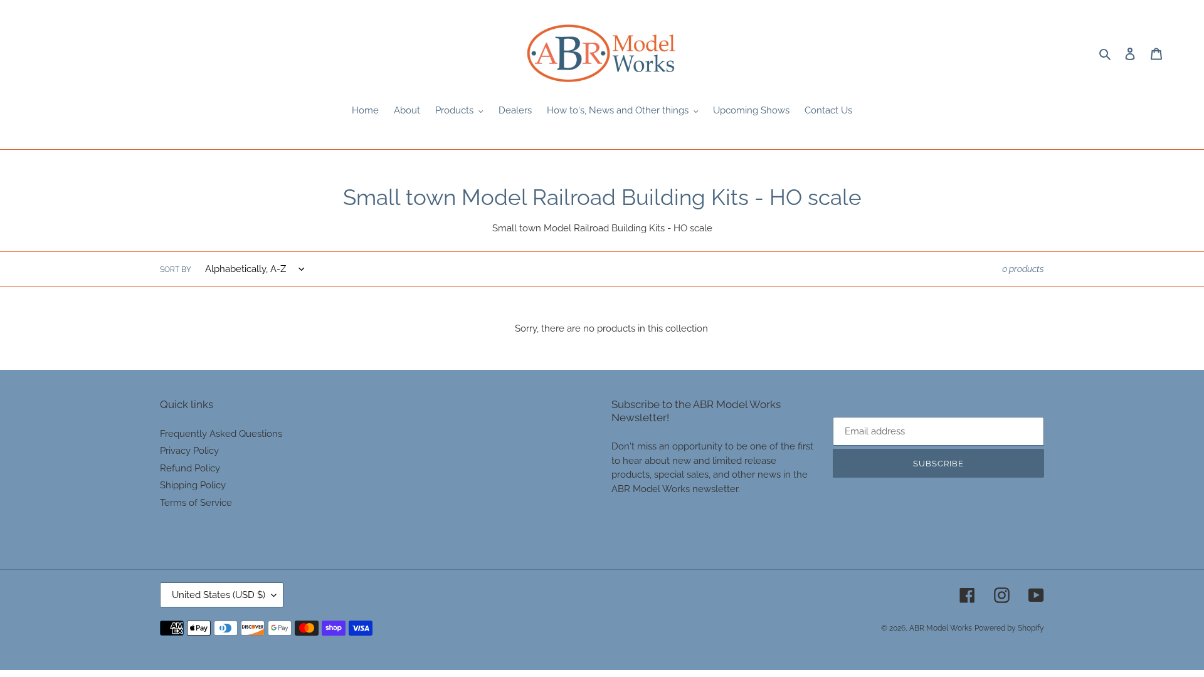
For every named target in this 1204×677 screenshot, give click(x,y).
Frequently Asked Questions (221, 433)
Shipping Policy (193, 485)
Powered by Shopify (1009, 628)
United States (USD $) (218, 595)
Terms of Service (196, 502)
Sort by (175, 269)
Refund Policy (190, 468)
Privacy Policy (189, 450)
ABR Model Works (940, 628)
